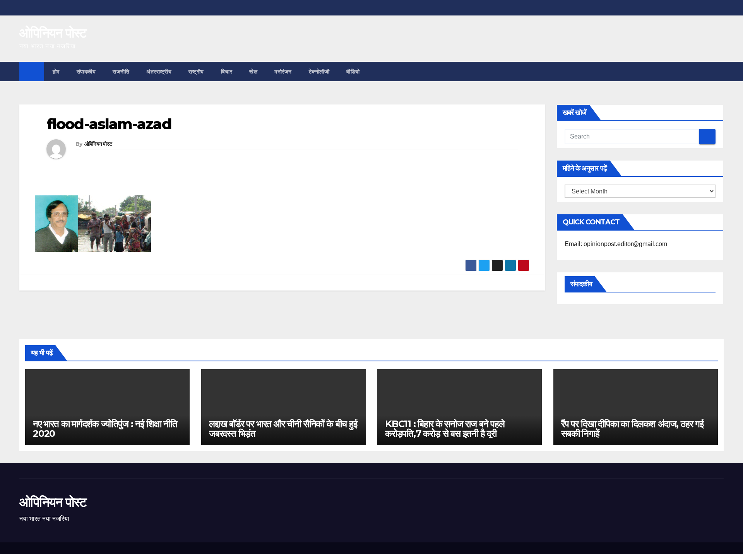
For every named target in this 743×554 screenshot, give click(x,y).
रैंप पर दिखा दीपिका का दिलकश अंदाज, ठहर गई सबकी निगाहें (632, 428)
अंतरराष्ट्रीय (158, 71)
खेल (253, 71)
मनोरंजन (283, 71)
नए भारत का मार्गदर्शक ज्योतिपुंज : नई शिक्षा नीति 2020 (105, 428)
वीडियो (353, 71)
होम (56, 71)
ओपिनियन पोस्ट (52, 33)
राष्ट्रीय (196, 71)
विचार (227, 71)
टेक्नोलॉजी (319, 71)
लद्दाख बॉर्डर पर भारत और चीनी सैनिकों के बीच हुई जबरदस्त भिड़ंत (283, 428)
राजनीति (121, 71)
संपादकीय (86, 71)
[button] (718, 71)
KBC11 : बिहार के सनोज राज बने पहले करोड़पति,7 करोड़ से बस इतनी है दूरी (445, 428)
